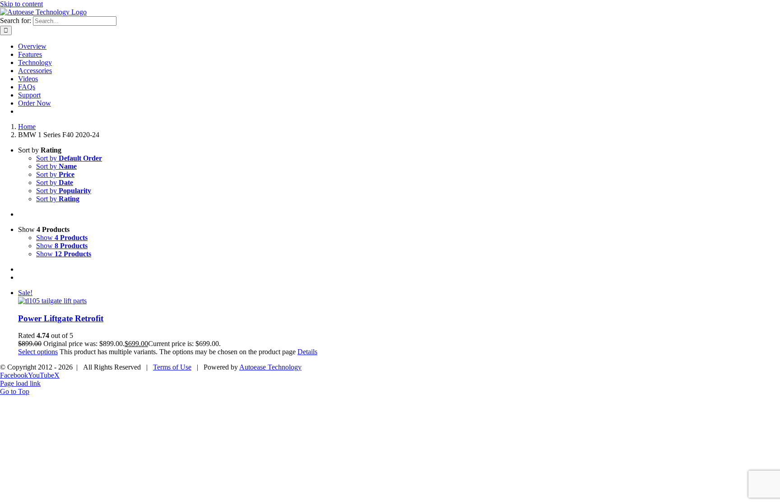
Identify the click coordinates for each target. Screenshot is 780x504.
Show (62, 237)
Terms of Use (172, 367)
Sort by (69, 158)
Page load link (20, 383)
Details (307, 352)
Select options (38, 352)
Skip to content (21, 4)
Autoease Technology (270, 367)
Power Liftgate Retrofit (60, 318)
